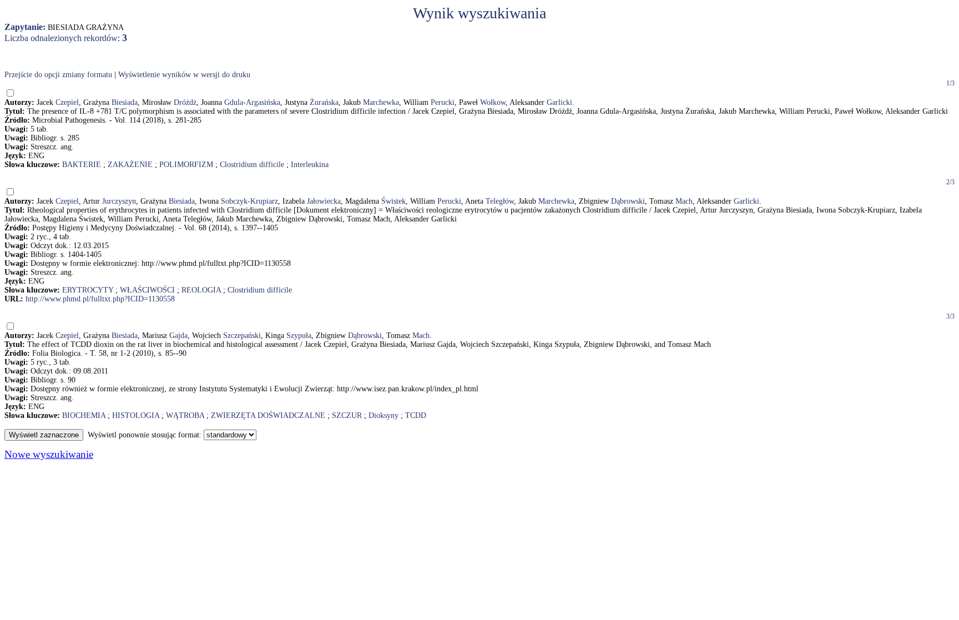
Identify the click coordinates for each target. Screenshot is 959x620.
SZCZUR (347, 415)
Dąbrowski (628, 201)
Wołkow (493, 102)
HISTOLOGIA (135, 415)
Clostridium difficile (252, 164)
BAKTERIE (81, 164)
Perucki (443, 102)
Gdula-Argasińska (252, 102)
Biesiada (125, 102)
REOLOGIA (201, 290)
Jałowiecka (324, 201)
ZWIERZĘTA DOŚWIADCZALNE (268, 415)
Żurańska (324, 102)
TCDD (415, 415)
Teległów (500, 201)
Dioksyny (383, 415)
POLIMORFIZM (186, 164)
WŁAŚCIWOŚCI (147, 290)
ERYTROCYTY (87, 290)
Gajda (178, 335)
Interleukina (310, 164)
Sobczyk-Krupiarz (249, 201)
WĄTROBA (185, 415)
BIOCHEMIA (83, 415)
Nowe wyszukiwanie (48, 454)
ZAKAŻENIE (130, 164)
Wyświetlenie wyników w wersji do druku (184, 74)
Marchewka (381, 102)
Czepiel (67, 102)
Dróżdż (185, 102)
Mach (684, 201)
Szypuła (298, 335)
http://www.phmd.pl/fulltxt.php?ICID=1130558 (100, 299)
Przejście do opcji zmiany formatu (58, 74)
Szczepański (242, 335)
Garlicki (559, 102)
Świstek (393, 201)
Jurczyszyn (119, 201)
